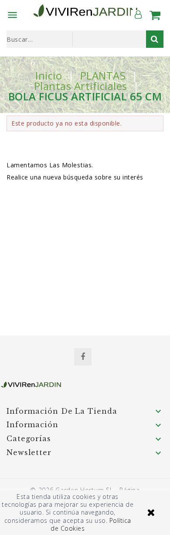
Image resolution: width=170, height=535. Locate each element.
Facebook (83, 357)
